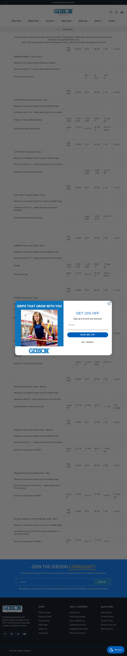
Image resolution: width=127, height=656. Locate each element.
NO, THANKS (88, 342)
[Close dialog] (109, 303)
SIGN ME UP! (87, 335)
